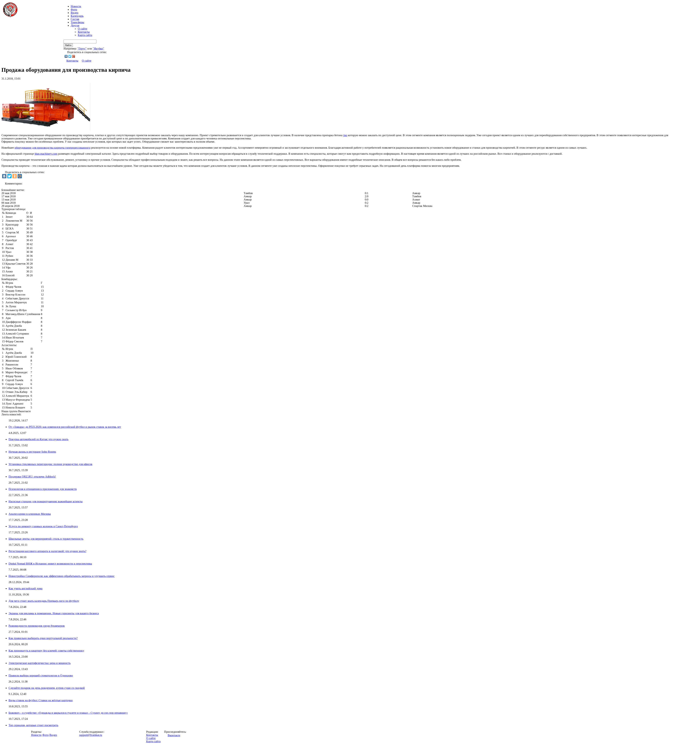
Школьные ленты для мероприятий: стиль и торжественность (46, 538)
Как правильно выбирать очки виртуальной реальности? (43, 638)
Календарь (77, 15)
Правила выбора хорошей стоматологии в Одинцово (41, 675)
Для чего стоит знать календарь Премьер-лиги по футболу (44, 600)
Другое (75, 25)
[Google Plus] (73, 56)
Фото (74, 9)
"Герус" (82, 48)
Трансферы (77, 22)
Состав (75, 19)
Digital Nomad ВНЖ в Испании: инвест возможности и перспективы (50, 563)
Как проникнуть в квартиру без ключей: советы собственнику (46, 650)
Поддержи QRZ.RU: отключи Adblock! (32, 476)
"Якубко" (98, 48)
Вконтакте (174, 735)
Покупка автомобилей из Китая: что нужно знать (38, 439)
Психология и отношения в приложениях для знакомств (43, 489)
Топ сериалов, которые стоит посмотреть (33, 725)
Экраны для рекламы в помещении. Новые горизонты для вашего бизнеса (54, 613)
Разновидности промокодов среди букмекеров (37, 625)
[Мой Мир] (20, 176)
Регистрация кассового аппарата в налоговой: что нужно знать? (47, 551)
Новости (36, 734)
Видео (74, 12)
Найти (68, 45)
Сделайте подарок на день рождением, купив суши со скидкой (47, 687)
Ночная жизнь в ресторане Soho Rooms (32, 451)
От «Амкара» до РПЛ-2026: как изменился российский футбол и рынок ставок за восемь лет (65, 426)
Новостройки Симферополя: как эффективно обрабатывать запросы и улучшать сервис (62, 576)
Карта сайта (85, 35)
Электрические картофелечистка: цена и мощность (40, 663)
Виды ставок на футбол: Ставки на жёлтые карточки (41, 700)
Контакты (84, 31)
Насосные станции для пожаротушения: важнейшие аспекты (46, 501)
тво (345, 135)
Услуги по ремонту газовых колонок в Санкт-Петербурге (43, 526)
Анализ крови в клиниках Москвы (30, 513)
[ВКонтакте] (66, 56)
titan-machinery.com (46, 153)
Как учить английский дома (25, 588)
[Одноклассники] (14, 176)
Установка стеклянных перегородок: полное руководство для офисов (50, 464)
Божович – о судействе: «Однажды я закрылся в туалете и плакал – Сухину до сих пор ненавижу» (68, 712)
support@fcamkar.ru (90, 734)
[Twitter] (70, 56)
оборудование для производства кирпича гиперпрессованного (52, 147)
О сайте (82, 28)
